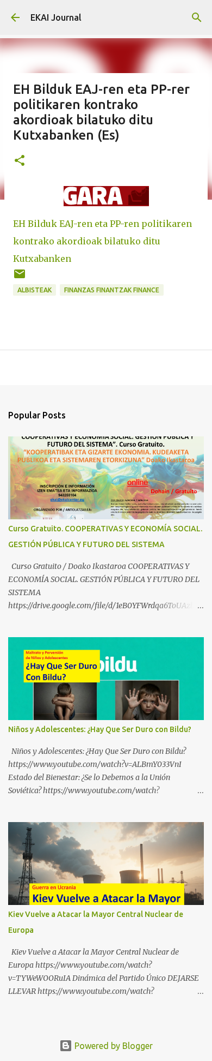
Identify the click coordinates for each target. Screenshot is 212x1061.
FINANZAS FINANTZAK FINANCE (111, 289)
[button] (19, 161)
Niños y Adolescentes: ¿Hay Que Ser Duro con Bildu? (99, 729)
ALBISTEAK (34, 289)
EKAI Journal (56, 17)
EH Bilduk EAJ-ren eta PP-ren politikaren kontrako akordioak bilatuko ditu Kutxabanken (102, 241)
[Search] (196, 17)
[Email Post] (19, 277)
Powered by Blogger (112, 1046)
